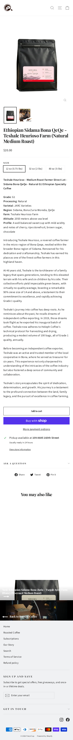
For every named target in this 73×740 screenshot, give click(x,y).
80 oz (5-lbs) (55, 169)
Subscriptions (11, 639)
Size (6, 163)
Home (6, 626)
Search (7, 651)
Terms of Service (12, 657)
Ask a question (15, 463)
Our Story (8, 645)
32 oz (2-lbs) (35, 169)
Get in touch (14, 709)
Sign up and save (18, 676)
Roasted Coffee (11, 632)
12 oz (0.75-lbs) (14, 169)
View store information (20, 449)
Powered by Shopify (44, 736)
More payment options (36, 429)
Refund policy (11, 663)
